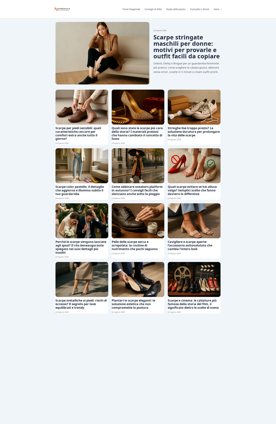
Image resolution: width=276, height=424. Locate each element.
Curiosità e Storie (199, 9)
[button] (220, 9)
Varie (216, 9)
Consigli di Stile (153, 9)
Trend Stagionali (131, 9)
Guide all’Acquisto (175, 9)
